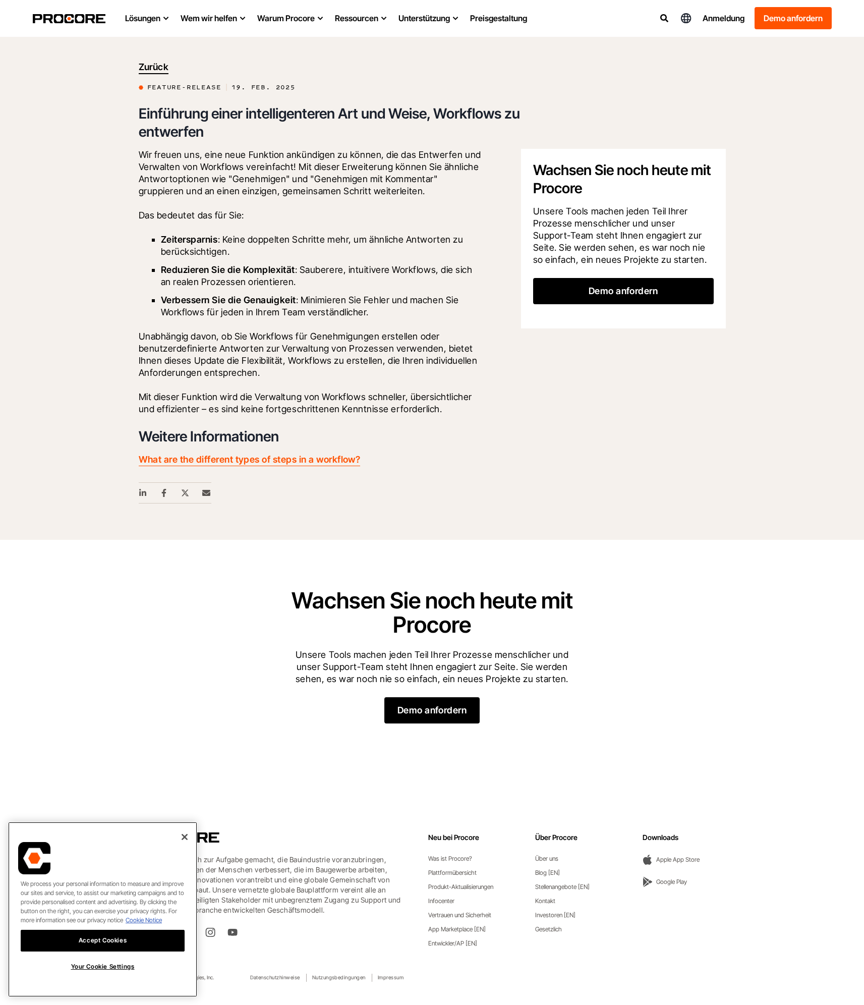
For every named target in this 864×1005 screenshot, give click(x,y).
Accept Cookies (103, 940)
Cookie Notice (144, 920)
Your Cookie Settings (103, 966)
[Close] (185, 837)
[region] (102, 909)
